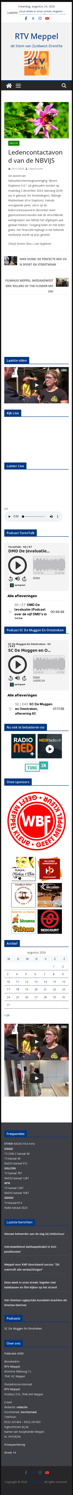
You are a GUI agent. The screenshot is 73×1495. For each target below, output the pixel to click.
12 (26, 982)
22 (54, 989)
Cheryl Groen (35, 168)
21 (45, 989)
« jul (6, 1015)
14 (45, 982)
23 (63, 989)
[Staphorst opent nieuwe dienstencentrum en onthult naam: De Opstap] (36, 1078)
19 (26, 989)
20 (36, 989)
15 (54, 982)
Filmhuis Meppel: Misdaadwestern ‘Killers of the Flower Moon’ (29, 285)
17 (8, 989)
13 (36, 982)
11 (17, 982)
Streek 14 (10, 1452)
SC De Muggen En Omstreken (23, 1328)
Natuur (14, 143)
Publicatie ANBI (14, 1353)
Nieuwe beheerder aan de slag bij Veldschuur (34, 1234)
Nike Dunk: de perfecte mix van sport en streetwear (43, 261)
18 (17, 989)
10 (8, 982)
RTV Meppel (36, 36)
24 (8, 997)
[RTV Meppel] (9, 85)
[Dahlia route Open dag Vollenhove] (36, 385)
